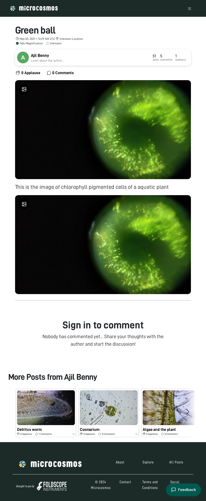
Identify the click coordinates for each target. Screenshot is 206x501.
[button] (46, 413)
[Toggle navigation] (189, 8)
